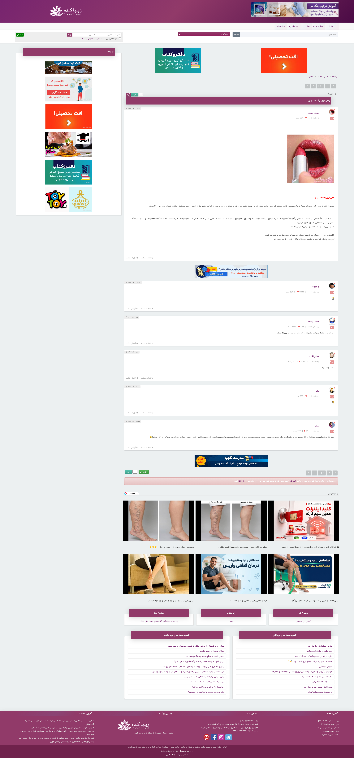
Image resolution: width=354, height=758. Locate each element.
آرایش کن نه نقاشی (303, 621)
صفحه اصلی (332, 26)
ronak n (315, 286)
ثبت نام (293, 481)
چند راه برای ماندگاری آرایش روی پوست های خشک (159, 621)
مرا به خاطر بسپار (112, 38)
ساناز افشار (314, 356)
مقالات (307, 26)
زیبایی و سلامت (323, 76)
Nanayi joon (313, 321)
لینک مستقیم (146, 257)
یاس (317, 391)
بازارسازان (170, 755)
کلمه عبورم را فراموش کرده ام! (92, 38)
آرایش (311, 76)
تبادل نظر (319, 26)
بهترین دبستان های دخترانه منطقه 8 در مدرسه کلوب (153, 733)
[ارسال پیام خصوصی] (332, 118)
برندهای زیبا (293, 26)
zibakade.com (186, 751)
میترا (317, 425)
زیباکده (334, 76)
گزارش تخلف (131, 257)
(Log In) (241, 481)
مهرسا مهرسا (313, 112)
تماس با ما (281, 26)
